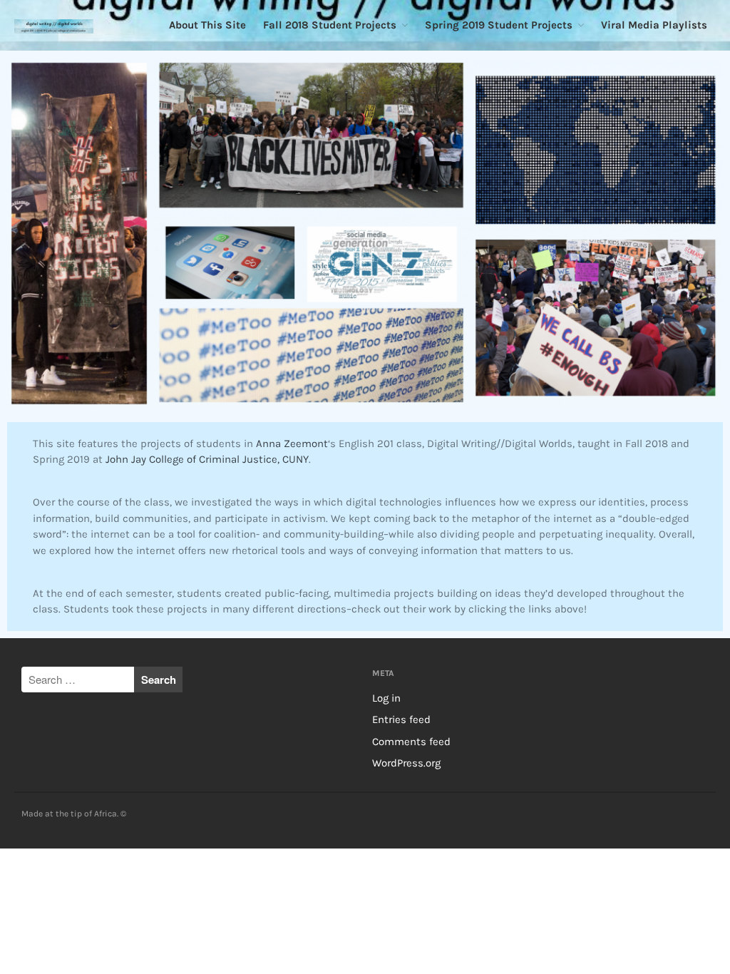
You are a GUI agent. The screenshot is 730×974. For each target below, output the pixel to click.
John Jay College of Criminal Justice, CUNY (207, 459)
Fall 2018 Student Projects (329, 25)
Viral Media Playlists (654, 25)
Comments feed (411, 741)
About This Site (207, 25)
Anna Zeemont (292, 443)
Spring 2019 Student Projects (498, 25)
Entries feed (401, 719)
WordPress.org (406, 763)
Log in (386, 698)
